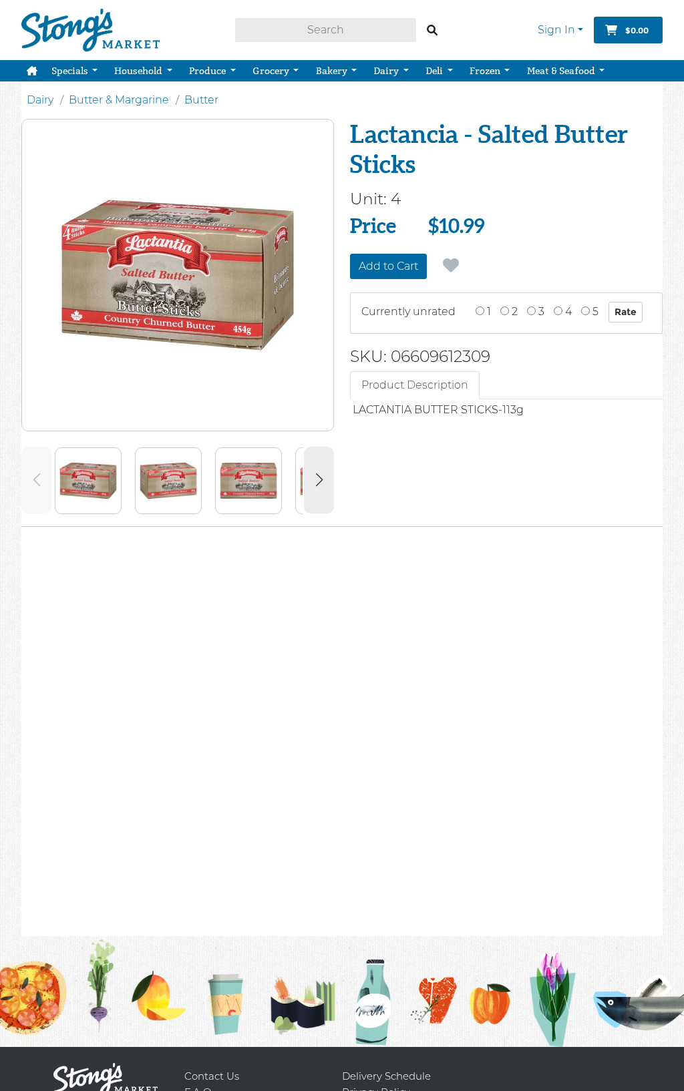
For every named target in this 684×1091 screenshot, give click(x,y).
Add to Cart (388, 266)
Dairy (40, 99)
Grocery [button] (271, 71)
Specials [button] (70, 71)
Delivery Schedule (386, 1076)
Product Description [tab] (414, 385)
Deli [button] (435, 71)
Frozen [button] (486, 71)
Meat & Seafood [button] (562, 71)
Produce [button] (208, 71)
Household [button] (139, 71)
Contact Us (211, 1076)
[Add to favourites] (451, 266)
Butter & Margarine (119, 99)
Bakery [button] (332, 71)
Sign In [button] (556, 29)
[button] (32, 71)
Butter (201, 99)
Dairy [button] (387, 71)
